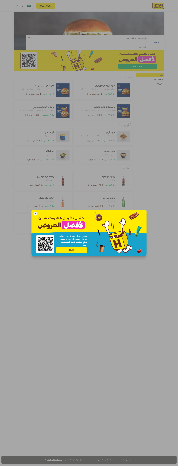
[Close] (35, 214)
